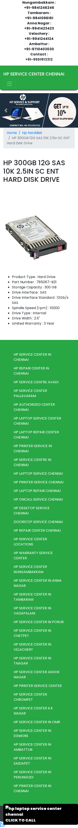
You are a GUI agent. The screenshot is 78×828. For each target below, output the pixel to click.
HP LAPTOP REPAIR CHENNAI (37, 490)
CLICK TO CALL (20, 820)
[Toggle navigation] (9, 83)
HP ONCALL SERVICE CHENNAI (38, 499)
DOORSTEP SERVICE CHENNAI (38, 521)
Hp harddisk (32, 132)
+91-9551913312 (39, 59)
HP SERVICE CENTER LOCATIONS (30, 542)
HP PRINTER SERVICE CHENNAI (38, 482)
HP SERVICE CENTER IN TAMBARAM (32, 597)
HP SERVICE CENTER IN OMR (37, 722)
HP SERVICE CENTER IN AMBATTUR (32, 747)
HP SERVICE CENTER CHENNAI (33, 74)
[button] (6, 110)
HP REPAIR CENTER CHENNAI (37, 530)
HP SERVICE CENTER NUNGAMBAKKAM (30, 569)
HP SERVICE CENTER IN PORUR (39, 621)
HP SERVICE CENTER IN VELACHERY (32, 647)
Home (12, 132)
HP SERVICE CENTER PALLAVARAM (30, 393)
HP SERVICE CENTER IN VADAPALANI (32, 611)
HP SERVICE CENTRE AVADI (36, 382)
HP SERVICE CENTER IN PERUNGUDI (32, 775)
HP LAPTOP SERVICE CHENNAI (38, 473)
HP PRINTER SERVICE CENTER (38, 685)
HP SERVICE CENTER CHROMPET (30, 697)
